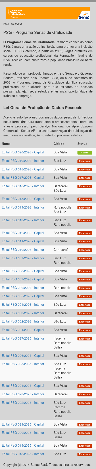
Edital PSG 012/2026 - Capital (23, 232)
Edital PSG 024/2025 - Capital (23, 385)
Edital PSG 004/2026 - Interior (23, 304)
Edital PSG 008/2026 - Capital (23, 271)
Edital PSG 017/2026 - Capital (23, 177)
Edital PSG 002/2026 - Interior (23, 321)
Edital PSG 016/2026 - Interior (23, 186)
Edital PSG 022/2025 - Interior (23, 402)
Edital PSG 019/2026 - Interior (23, 160)
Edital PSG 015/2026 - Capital (23, 198)
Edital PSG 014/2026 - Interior (23, 207)
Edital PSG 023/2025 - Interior (23, 394)
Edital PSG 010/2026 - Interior (23, 249)
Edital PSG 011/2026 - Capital (23, 241)
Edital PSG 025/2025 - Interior (23, 363)
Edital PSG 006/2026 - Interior (23, 287)
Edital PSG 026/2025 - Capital (23, 355)
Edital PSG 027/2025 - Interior (23, 338)
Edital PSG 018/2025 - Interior (23, 454)
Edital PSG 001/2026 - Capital (23, 329)
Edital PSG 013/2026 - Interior (23, 220)
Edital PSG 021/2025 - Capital (23, 424)
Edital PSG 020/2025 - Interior (23, 432)
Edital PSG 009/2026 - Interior (23, 258)
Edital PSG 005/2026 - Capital (23, 296)
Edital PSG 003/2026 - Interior (23, 313)
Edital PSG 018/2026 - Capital (23, 169)
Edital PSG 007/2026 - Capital (23, 279)
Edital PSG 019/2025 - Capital (23, 445)
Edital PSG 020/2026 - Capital (23, 152)
